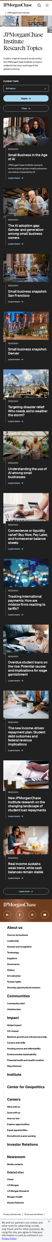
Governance (13, 964)
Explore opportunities (18, 1124)
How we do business (17, 934)
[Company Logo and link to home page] (17, 6)
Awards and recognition (19, 946)
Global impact (14, 1025)
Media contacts (15, 1164)
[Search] (39, 5)
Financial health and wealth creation (25, 1060)
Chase (10, 1179)
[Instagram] (32, 914)
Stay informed (14, 1066)
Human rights (14, 981)
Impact (13, 1018)
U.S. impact (13, 1031)
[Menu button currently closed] (47, 5)
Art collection (14, 975)
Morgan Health (15, 1196)
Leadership (13, 940)
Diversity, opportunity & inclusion (23, 987)
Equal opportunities (17, 1130)
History (11, 969)
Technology (13, 952)
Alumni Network (15, 1202)
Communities (18, 996)
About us (14, 927)
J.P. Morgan (13, 1185)
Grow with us (13, 1112)
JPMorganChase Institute (18, 12)
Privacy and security (12, 1214)
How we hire (13, 1118)
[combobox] (26, 88)
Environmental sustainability (21, 1054)
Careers (13, 1099)
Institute (14, 1074)
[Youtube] (45, 914)
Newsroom (16, 1157)
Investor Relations (22, 1144)
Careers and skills (16, 1042)
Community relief (16, 1003)
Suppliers (12, 958)
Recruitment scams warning (21, 1135)
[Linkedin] (7, 914)
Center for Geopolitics (26, 1087)
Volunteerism (14, 1009)
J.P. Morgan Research (18, 1190)
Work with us (13, 1106)
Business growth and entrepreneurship (27, 1036)
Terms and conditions (33, 1214)
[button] (49, 1221)
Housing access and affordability (24, 1048)
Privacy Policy (9, 1238)
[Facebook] (20, 914)
